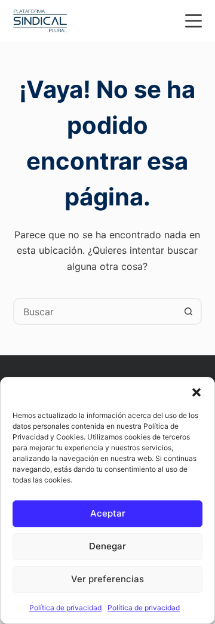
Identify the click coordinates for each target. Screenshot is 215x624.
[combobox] (95, 311)
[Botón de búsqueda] (188, 311)
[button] (196, 392)
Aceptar (107, 513)
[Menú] (193, 21)
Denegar (107, 546)
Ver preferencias (107, 579)
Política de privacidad (65, 607)
